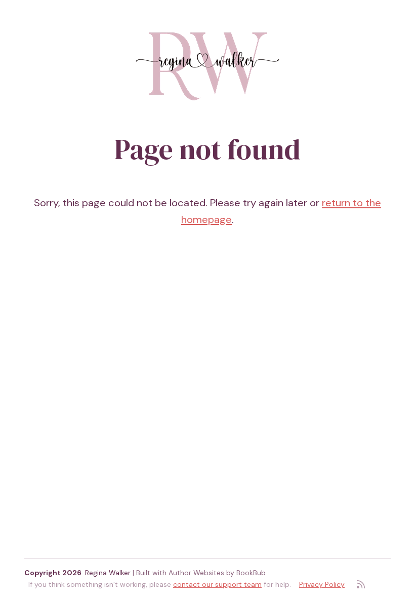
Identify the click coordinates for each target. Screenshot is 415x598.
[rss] (361, 584)
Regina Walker (108, 572)
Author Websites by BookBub (217, 572)
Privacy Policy (322, 584)
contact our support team (217, 584)
